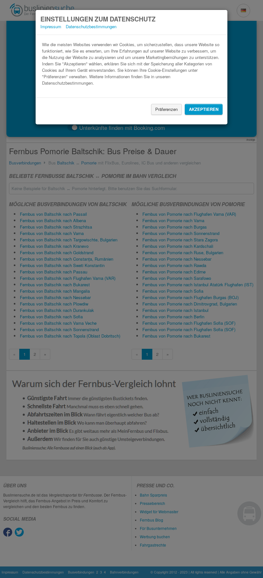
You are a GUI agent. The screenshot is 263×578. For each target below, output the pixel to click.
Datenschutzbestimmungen (91, 26)
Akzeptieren (203, 109)
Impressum (50, 26)
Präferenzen (166, 109)
